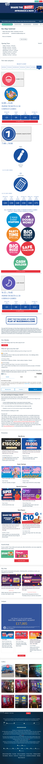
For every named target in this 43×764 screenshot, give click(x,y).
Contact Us (16, 755)
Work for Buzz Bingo (7, 753)
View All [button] (40, 43)
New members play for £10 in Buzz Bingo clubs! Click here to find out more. (19, 21)
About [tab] (35, 376)
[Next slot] (41, 582)
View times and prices (7, 60)
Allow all (35, 389)
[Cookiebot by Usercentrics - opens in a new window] (37, 374)
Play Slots (4, 568)
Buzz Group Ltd (21, 757)
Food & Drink (5, 544)
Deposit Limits (22, 755)
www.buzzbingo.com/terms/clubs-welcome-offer (24, 421)
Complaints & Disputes (31, 755)
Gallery (3, 661)
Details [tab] (21, 376)
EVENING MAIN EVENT (23, 134)
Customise (21, 389)
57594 (23, 735)
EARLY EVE (20, 79)
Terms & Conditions (21, 753)
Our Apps (14, 753)
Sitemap (38, 755)
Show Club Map (23, 39)
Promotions (4, 433)
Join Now (36, 1)
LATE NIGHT (20, 283)
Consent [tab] (7, 376)
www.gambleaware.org (9, 426)
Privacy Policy (29, 753)
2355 (29, 739)
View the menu (21, 560)
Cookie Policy (27, 383)
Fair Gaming (5, 755)
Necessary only (8, 389)
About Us (11, 755)
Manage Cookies (36, 753)
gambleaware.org (35, 720)
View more (21, 655)
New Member (5, 340)
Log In (41, 1)
